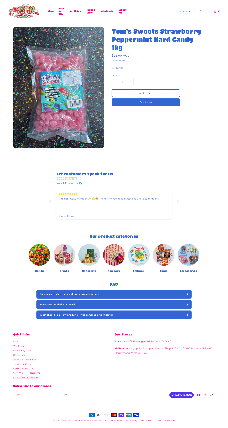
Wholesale (107, 11)
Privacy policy (131, 420)
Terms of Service (22, 364)
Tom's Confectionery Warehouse (75, 421)
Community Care (22, 350)
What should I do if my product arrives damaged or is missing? (76, 314)
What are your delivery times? (57, 304)
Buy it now (145, 102)
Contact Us (19, 355)
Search (16, 341)
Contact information (166, 420)
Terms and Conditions (24, 359)
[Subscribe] (65, 394)
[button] (51, 201)
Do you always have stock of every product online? (69, 294)
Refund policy (116, 420)
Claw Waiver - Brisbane (25, 377)
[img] (115, 178)
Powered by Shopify (98, 421)
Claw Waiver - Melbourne (26, 372)
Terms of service (147, 420)
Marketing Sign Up (23, 368)
